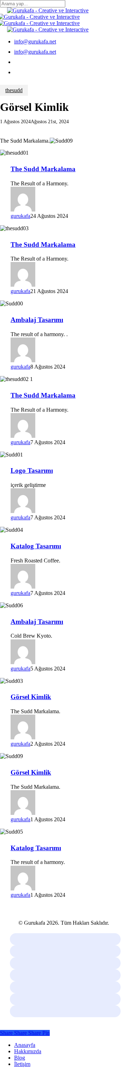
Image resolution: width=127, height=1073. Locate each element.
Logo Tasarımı (32, 470)
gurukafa (20, 216)
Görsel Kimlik (31, 697)
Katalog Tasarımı (36, 546)
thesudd (14, 90)
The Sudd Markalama (43, 169)
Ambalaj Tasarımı (37, 319)
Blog (19, 1058)
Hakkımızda (27, 1051)
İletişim (22, 1064)
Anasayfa (24, 1045)
